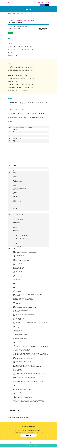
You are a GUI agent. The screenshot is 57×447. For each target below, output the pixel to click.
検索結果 (22, 13)
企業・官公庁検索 (28, 4)
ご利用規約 (46, 442)
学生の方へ (42, 4)
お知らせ (20, 4)
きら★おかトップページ (11, 13)
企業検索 (18, 13)
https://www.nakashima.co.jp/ (18, 30)
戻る (10, 17)
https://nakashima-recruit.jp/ (18, 33)
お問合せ (47, 4)
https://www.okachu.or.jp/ (27, 442)
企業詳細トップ (11, 20)
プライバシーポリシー (41, 442)
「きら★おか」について (12, 4)
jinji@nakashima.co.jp (16, 170)
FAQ (36, 4)
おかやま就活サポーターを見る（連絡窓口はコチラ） (26, 20)
